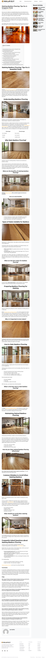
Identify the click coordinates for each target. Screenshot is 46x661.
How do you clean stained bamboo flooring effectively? (12, 61)
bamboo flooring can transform (10, 89)
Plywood (30, 650)
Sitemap (43, 657)
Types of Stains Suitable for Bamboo (9, 53)
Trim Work (39, 650)
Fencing (39, 645)
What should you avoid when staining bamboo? (11, 63)
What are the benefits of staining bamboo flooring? (12, 52)
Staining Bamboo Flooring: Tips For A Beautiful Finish (11, 49)
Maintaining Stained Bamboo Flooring (9, 60)
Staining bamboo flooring (6, 565)
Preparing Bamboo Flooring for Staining (9, 55)
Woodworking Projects (27, 1)
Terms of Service (38, 657)
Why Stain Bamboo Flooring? (7, 51)
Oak (29, 647)
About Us (40, 1)
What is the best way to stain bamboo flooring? (11, 59)
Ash (29, 645)
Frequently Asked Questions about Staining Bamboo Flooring (13, 64)
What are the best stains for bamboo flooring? (12, 54)
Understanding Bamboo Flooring (8, 50)
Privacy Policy (32, 657)
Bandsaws (36, 1)
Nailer (21, 1)
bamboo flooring (8, 192)
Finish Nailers (22, 645)
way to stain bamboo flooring (11, 408)
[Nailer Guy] (8, 1)
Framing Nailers (22, 647)
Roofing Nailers (22, 650)
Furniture (39, 647)
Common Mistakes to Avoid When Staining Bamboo (11, 62)
